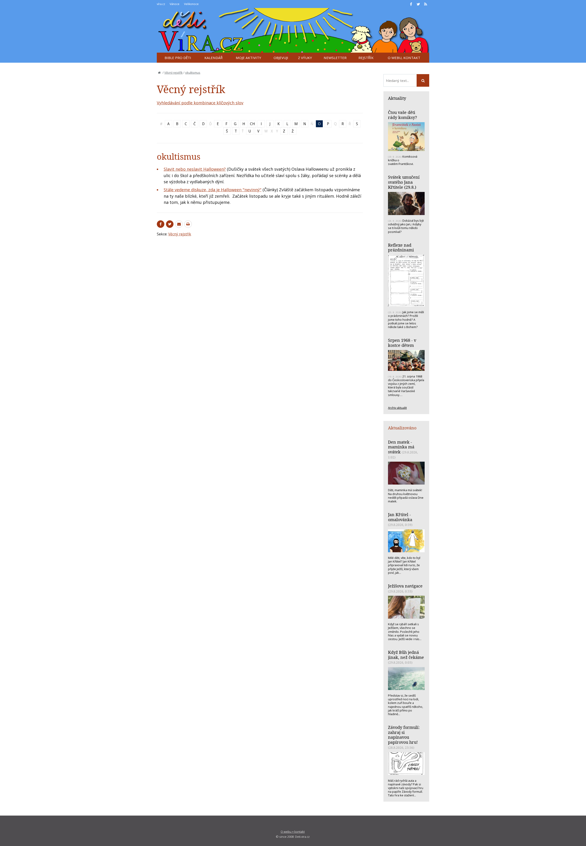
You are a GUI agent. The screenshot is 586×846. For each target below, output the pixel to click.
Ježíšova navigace (405, 586)
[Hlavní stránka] (159, 72)
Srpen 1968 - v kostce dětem (402, 342)
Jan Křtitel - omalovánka (400, 517)
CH (252, 123)
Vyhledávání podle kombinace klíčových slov (200, 102)
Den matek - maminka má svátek (401, 447)
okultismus (192, 72)
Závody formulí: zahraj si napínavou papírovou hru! (404, 735)
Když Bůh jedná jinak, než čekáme (406, 654)
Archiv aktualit (397, 408)
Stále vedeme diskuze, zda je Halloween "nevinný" (212, 189)
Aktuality (397, 98)
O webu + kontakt (293, 832)
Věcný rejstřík (173, 72)
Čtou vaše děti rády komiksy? (402, 115)
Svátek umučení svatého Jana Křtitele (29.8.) (404, 182)
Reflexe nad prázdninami (401, 247)
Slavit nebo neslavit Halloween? (195, 169)
